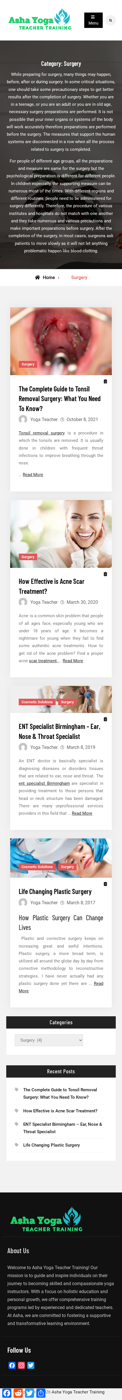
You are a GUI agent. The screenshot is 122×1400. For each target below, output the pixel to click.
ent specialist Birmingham (44, 783)
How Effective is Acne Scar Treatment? (60, 1111)
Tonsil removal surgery (42, 433)
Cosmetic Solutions (37, 702)
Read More (33, 474)
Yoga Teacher (44, 419)
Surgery (28, 364)
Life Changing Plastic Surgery (55, 891)
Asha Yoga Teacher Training (78, 1392)
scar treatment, (44, 660)
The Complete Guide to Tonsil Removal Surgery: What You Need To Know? (60, 398)
